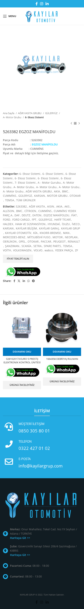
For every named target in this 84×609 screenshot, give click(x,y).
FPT (34, 219)
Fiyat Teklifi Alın (18, 258)
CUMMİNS (9, 196)
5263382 (21, 206)
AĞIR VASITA (37, 206)
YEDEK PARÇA (64, 250)
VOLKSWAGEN (22, 250)
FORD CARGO (21, 219)
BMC (65, 191)
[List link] (42, 533)
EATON (36, 215)
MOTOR (58, 237)
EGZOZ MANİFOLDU (56, 215)
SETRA (37, 246)
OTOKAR (75, 196)
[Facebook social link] (36, 4)
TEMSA (9, 200)
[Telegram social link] (33, 280)
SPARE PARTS (52, 246)
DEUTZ (26, 215)
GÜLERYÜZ (51, 113)
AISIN (50, 206)
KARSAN (39, 196)
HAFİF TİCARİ (62, 219)
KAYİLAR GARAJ (49, 228)
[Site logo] (42, 16)
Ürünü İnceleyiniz (22, 385)
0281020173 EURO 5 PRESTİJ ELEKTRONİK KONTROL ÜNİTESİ (22, 360)
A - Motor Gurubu (49, 182)
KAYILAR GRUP (70, 228)
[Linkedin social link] (47, 4)
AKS (67, 206)
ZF (76, 250)
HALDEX (8, 224)
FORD (6, 219)
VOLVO (38, 250)
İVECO (76, 224)
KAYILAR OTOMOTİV (18, 233)
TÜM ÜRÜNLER (26, 200)
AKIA (57, 191)
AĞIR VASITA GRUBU (30, 113)
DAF (17, 215)
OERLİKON (10, 241)
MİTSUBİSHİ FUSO (38, 237)
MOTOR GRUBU (57, 196)
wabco (49, 250)
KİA (35, 233)
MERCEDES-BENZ (14, 237)
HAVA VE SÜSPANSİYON (30, 224)
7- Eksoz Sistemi (25, 182)
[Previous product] (71, 123)
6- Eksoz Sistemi (34, 117)
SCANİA (26, 246)
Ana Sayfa (9, 113)
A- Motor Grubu (12, 117)
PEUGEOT (59, 241)
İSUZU (66, 224)
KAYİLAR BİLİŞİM (26, 228)
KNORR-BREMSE (50, 233)
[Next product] (79, 123)
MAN (66, 233)
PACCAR (46, 241)
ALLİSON (8, 211)
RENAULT (74, 241)
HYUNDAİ (54, 224)
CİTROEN (30, 211)
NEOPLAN (71, 237)
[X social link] (18, 280)
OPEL (22, 241)
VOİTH (7, 250)
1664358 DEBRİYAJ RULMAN (62, 359)
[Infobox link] (42, 427)
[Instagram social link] (41, 4)
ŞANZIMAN (12, 246)
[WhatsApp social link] (28, 280)
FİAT (74, 215)
